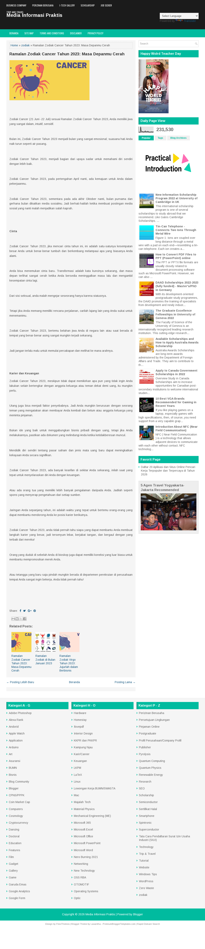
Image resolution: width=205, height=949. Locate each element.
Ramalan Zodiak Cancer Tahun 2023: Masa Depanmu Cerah (67, 54)
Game (12, 877)
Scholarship (88, 5)
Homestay (80, 719)
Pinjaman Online (149, 726)
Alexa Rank (16, 719)
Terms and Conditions (52, 33)
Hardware (80, 713)
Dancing (14, 829)
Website (144, 867)
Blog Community (19, 781)
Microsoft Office (83, 836)
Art (10, 754)
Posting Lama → (125, 682)
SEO (142, 788)
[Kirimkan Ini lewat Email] (13, 619)
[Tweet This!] (24, 610)
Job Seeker (106, 5)
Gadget (13, 863)
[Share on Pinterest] (34, 610)
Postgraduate (147, 733)
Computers (16, 809)
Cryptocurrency (18, 822)
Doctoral (14, 836)
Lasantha (96, 924)
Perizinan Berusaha (42, 5)
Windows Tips (148, 874)
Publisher (145, 747)
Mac (76, 795)
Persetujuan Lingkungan (154, 719)
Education (15, 843)
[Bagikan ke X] (21, 619)
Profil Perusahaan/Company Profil (160, 740)
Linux (77, 781)
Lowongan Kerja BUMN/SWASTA (94, 788)
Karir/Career (81, 754)
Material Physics (84, 809)
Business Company (16, 5)
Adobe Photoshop (20, 713)
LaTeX (78, 774)
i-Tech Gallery (67, 5)
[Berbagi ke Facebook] (25, 619)
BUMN (13, 767)
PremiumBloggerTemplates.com (119, 924)
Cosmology (16, 815)
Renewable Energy (151, 774)
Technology (146, 847)
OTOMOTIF (81, 884)
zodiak (25, 45)
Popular (146, 138)
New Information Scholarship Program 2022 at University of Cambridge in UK (176, 198)
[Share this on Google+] (29, 610)
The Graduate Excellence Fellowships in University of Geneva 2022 (175, 314)
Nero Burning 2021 (86, 857)
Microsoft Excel (83, 829)
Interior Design (83, 733)
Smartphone (146, 815)
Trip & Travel (147, 853)
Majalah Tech (82, 802)
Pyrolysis (145, 754)
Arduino (14, 747)
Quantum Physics (150, 767)
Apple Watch (17, 733)
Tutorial (144, 860)
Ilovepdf (79, 726)
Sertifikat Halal (148, 809)
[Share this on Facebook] (20, 610)
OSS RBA (80, 877)
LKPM (77, 767)
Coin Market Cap (19, 802)
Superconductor (149, 829)
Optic (77, 898)
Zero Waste (146, 888)
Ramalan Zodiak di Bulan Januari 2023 (45, 659)
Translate (190, 20)
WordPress (146, 881)
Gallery (13, 870)
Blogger (14, 788)
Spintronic (145, 822)
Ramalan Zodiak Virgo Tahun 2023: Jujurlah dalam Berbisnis (68, 663)
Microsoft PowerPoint (87, 843)
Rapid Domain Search (148, 924)
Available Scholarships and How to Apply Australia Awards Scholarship (177, 342)
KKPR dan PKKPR (85, 740)
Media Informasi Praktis (100, 914)
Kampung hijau (83, 747)
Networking (81, 863)
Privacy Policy (95, 33)
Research (145, 781)
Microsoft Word (83, 850)
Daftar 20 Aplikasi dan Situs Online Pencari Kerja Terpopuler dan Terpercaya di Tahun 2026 (168, 470)
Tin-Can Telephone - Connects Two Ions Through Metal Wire (176, 230)
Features (14, 850)
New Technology (84, 870)
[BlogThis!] (17, 619)
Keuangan (80, 761)
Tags (160, 138)
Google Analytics (19, 891)
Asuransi (14, 761)
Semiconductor (148, 802)
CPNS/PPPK (16, 795)
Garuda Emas (17, 884)
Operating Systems (86, 891)
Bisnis (13, 774)
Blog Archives (178, 138)
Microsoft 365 (82, 822)
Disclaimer (76, 33)
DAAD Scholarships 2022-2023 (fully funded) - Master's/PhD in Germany (177, 286)
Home (14, 45)
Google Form (17, 898)
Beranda (13, 33)
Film (11, 857)
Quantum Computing (152, 761)
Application (16, 740)
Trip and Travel (15, 12)
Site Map (29, 33)
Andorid (14, 726)
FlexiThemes (62, 924)
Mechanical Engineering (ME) (92, 815)
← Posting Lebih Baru (20, 682)
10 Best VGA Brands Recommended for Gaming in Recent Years (176, 402)
